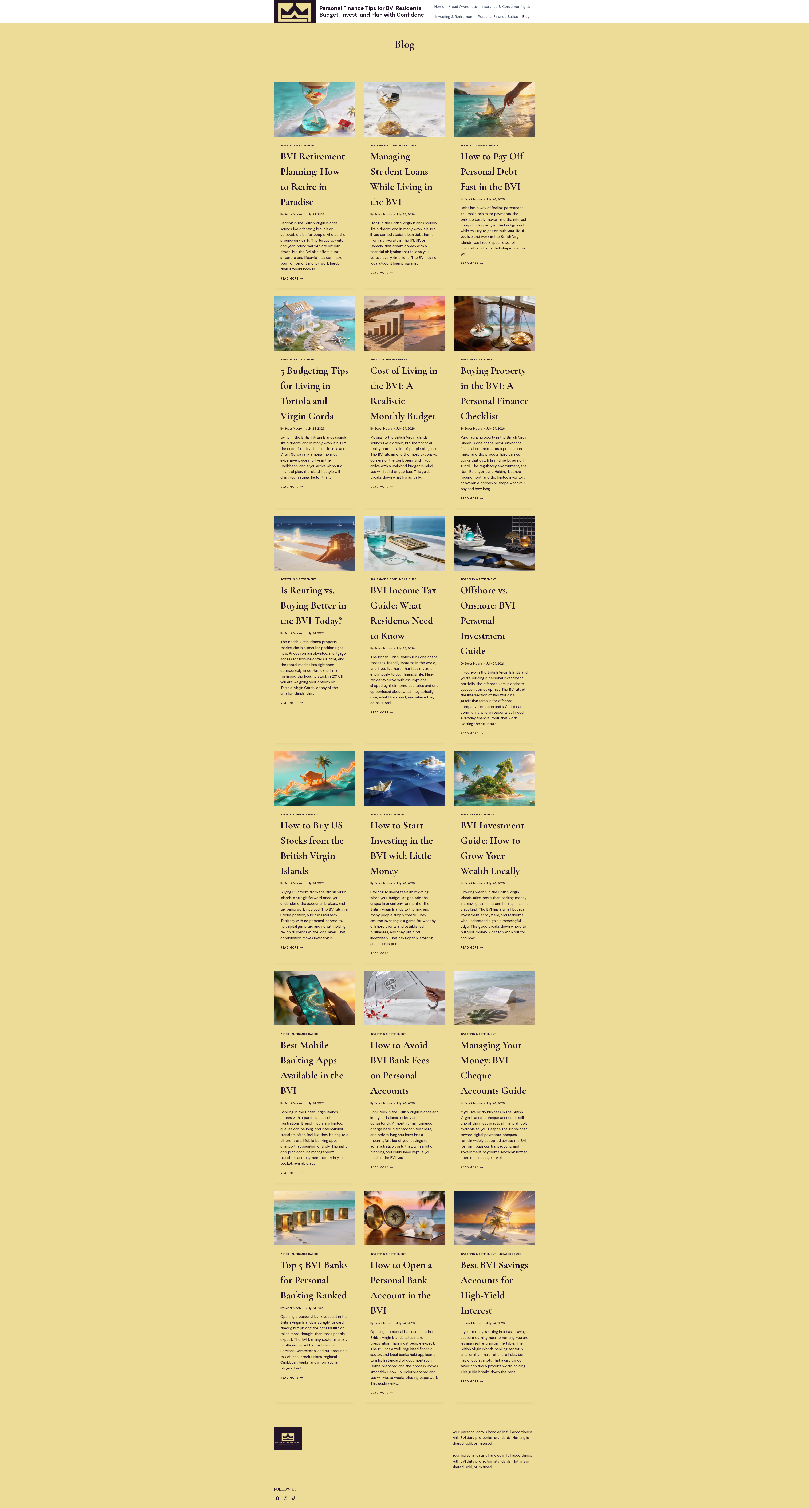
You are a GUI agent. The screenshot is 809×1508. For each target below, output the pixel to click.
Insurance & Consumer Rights (506, 6)
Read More (291, 278)
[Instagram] (285, 1498)
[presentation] (314, 109)
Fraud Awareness (463, 6)
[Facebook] (277, 1498)
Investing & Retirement (454, 16)
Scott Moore (293, 214)
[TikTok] (293, 1498)
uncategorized (510, 1254)
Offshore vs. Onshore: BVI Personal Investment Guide (488, 620)
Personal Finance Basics (498, 16)
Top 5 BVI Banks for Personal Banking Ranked (314, 1280)
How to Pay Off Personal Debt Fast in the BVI (492, 171)
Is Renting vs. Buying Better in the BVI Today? (313, 605)
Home (439, 6)
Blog (526, 16)
